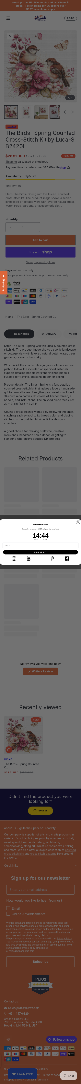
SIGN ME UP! (40, 552)
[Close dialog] (78, 522)
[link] (14, 558)
